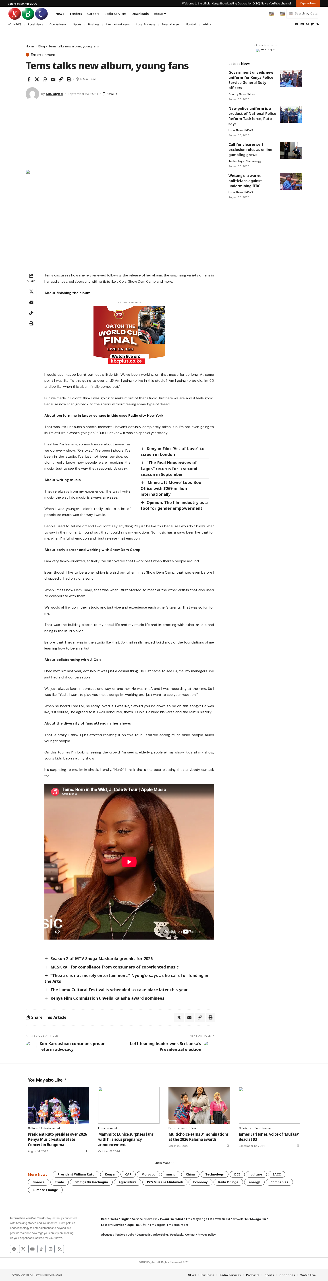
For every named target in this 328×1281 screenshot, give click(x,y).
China (190, 1174)
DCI (237, 1174)
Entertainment (171, 24)
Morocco (148, 1174)
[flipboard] (312, 24)
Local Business (145, 24)
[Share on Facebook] (29, 79)
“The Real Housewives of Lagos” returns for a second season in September (169, 468)
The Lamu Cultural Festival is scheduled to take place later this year (119, 989)
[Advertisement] (120, 136)
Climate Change (45, 1190)
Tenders (120, 1234)
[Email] (53, 79)
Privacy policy (207, 1234)
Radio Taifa (109, 1219)
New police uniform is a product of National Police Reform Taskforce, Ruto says (252, 116)
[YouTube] (296, 24)
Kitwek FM (240, 1219)
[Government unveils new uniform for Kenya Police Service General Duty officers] (291, 78)
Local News (35, 24)
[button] (262, 13)
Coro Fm (151, 1219)
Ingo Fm (133, 1225)
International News (118, 24)
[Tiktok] (41, 1249)
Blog (41, 46)
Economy (200, 1182)
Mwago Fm (258, 1219)
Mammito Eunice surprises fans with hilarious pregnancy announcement (125, 1139)
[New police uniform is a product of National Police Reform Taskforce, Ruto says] (291, 114)
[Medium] (307, 24)
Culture (33, 1128)
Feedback (176, 1234)
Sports (77, 24)
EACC (277, 1174)
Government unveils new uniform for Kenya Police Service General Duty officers (250, 80)
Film (193, 1128)
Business (93, 24)
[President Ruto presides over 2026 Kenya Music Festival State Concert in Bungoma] (58, 1105)
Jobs (131, 1234)
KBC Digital (54, 94)
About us (106, 1234)
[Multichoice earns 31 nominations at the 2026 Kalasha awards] (199, 1105)
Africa (207, 24)
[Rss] (317, 24)
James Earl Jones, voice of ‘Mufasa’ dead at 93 (269, 1137)
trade (59, 1182)
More (251, 94)
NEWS (17, 24)
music (170, 1174)
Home (30, 46)
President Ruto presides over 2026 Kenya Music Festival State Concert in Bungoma (57, 1139)
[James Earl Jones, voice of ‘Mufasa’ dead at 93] (269, 1105)
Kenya (110, 1174)
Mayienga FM (202, 1219)
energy (254, 1182)
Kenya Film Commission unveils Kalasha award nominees (107, 998)
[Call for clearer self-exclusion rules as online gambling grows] (291, 150)
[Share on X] (37, 79)
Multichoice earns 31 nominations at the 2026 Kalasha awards (198, 1137)
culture (256, 1174)
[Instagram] (51, 1249)
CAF (128, 1174)
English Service (131, 1219)
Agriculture (127, 1182)
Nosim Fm (180, 1225)
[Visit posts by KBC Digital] (32, 94)
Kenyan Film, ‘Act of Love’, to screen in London (173, 451)
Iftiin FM (147, 1225)
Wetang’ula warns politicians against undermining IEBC (245, 180)
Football (191, 24)
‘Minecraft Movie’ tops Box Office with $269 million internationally (171, 488)
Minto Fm (183, 1219)
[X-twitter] (23, 1249)
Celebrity (245, 1128)
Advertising (160, 1234)
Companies (279, 1182)
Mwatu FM (222, 1219)
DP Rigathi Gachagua (91, 1182)
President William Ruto (76, 1174)
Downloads (144, 1234)
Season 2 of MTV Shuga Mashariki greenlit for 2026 (101, 958)
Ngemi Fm (164, 1225)
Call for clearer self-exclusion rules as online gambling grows (250, 149)
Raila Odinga (228, 1182)
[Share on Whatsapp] (45, 79)
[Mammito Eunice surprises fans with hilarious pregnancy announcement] (129, 1105)
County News (58, 24)
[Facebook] (14, 1249)
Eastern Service (112, 1225)
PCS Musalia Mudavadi (165, 1182)
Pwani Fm (167, 1219)
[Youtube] (32, 1249)
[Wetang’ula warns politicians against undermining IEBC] (291, 181)
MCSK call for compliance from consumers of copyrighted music (114, 967)
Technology (236, 161)
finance (39, 1182)
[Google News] (302, 24)
